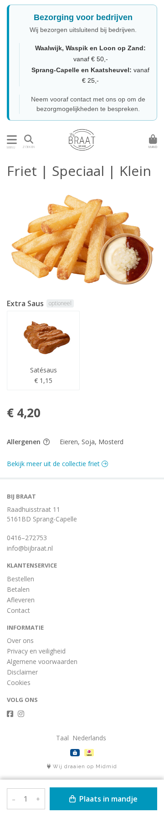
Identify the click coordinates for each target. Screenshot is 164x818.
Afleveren (21, 599)
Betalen (18, 589)
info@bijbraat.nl (30, 548)
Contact (18, 610)
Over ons (20, 640)
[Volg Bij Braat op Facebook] (10, 714)
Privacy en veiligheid (36, 651)
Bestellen (20, 578)
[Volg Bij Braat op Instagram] (21, 714)
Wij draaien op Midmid (84, 767)
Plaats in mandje (107, 799)
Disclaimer (22, 672)
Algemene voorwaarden (42, 661)
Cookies (19, 682)
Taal (62, 737)
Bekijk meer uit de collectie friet (54, 463)
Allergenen (24, 441)
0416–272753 (27, 537)
